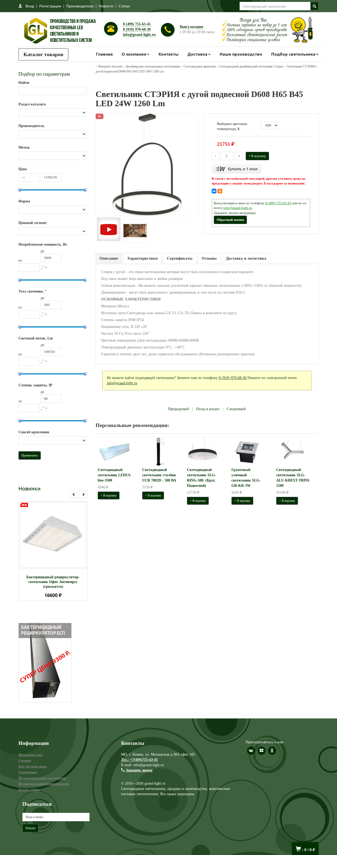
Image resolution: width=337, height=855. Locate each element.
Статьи (124, 5)
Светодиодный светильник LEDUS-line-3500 (115, 475)
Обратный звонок (230, 220)
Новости (106, 5)
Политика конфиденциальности (43, 784)
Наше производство (241, 54)
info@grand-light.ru (139, 35)
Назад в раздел (208, 409)
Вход (30, 5)
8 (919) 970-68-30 (137, 29)
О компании (134, 54)
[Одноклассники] (219, 191)
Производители (79, 5)
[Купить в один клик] (237, 168)
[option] (53, 551)
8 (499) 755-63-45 (137, 24)
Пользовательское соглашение (42, 778)
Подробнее (60, 532)
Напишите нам (30, 755)
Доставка (197, 54)
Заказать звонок (139, 770)
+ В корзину (257, 156)
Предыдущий (178, 409)
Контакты (168, 54)
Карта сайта (28, 789)
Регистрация (50, 5)
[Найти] (314, 6)
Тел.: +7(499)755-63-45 (139, 760)
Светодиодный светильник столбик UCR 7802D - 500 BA (159, 475)
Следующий (236, 409)
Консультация (191, 27)
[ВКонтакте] (214, 191)
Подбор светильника (293, 54)
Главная (104, 54)
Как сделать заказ (32, 766)
